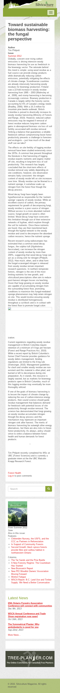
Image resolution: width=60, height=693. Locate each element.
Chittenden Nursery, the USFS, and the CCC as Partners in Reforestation (30, 540)
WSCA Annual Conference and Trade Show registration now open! (27, 615)
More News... (14, 635)
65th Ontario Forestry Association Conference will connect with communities (30, 604)
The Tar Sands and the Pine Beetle (28, 560)
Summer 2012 (15, 56)
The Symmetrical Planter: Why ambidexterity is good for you (23, 625)
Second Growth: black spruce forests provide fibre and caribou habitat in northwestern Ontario (29, 550)
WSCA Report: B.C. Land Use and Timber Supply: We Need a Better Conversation (31, 581)
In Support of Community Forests (27, 544)
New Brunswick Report (22, 568)
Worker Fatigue (18, 577)
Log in (11, 476)
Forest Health (14, 473)
